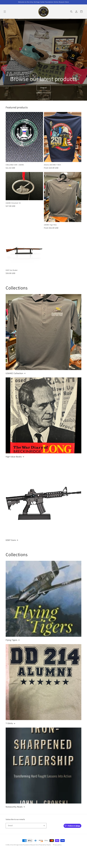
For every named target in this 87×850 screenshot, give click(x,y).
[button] (4, 11)
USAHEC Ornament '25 (13, 203)
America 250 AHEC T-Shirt (52, 165)
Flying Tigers (11, 640)
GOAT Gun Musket (11, 270)
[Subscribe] (43, 825)
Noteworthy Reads (14, 806)
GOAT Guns (11, 540)
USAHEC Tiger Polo (50, 225)
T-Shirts (9, 723)
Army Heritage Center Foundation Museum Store (24, 845)
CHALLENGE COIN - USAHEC (15, 165)
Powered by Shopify (45, 845)
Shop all (43, 88)
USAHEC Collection (14, 373)
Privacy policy (57, 845)
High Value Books (14, 456)
